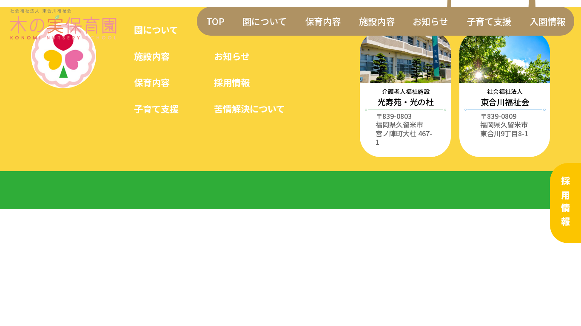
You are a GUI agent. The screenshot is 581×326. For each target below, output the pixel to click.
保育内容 (323, 21)
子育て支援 (489, 21)
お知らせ (430, 21)
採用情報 (565, 203)
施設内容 (377, 21)
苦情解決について (249, 108)
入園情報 (547, 21)
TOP (215, 21)
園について (264, 21)
